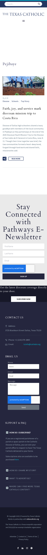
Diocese (6, 101)
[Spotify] (32, 548)
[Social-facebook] (18, 548)
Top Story (25, 101)
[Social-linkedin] (23, 548)
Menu (23, 21)
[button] (39, 4)
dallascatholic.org (32, 519)
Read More (16, 159)
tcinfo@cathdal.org (32, 344)
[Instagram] (27, 548)
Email (10, 372)
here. (17, 459)
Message (11, 381)
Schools (15, 101)
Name (10, 362)
